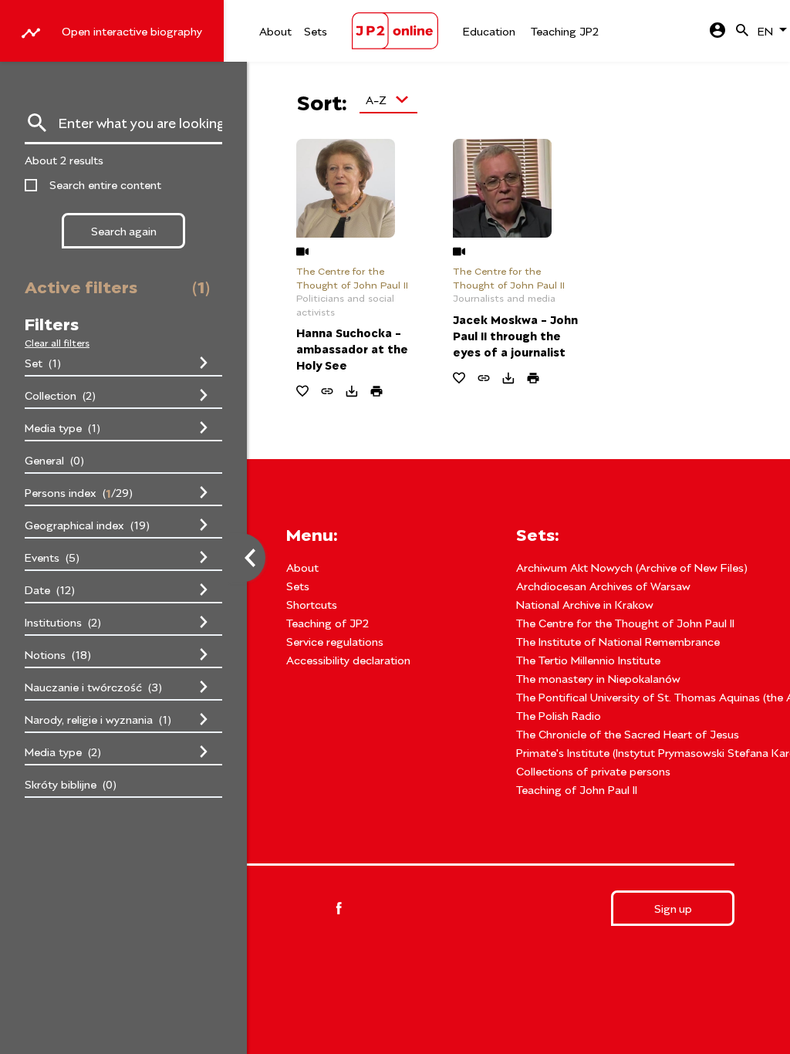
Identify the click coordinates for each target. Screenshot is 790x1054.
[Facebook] (339, 908)
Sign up (673, 907)
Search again (124, 230)
